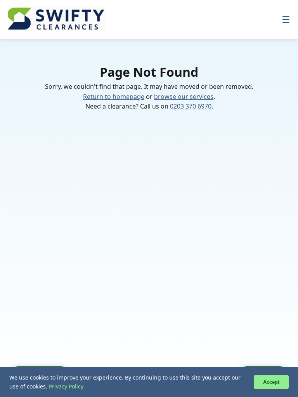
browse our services (183, 96)
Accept (271, 382)
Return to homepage (113, 96)
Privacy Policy (66, 386)
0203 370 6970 (190, 106)
